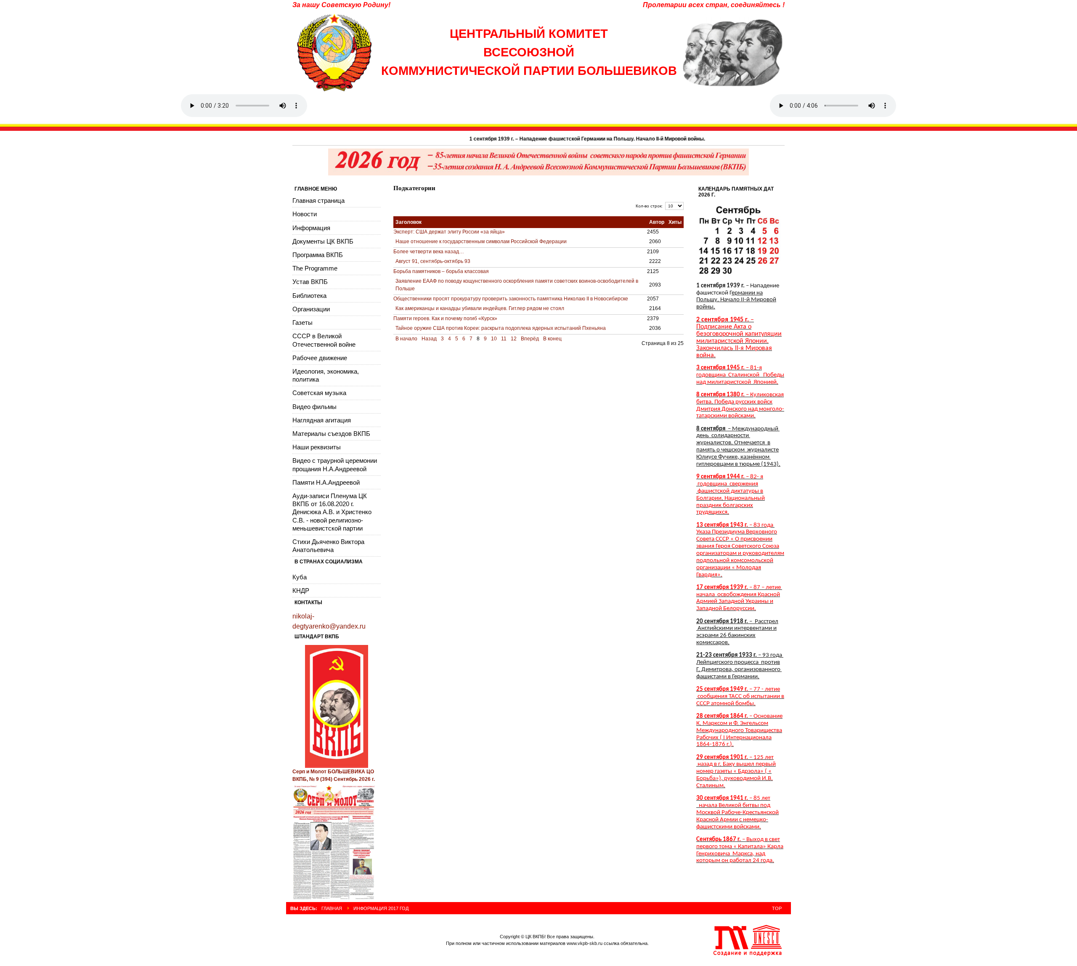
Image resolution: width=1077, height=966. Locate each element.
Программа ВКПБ (317, 254)
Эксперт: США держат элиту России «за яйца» (449, 232)
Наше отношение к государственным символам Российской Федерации (481, 241)
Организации (311, 309)
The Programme (314, 268)
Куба (299, 577)
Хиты (675, 222)
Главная (331, 908)
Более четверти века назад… (428, 252)
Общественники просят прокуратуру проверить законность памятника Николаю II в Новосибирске (510, 299)
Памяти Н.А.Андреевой (326, 482)
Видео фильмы (314, 406)
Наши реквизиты (316, 447)
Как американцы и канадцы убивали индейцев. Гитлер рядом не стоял (479, 308)
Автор (656, 222)
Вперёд (530, 339)
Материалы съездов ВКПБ (331, 433)
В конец (552, 339)
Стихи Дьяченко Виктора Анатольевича (328, 545)
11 (504, 339)
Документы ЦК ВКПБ (322, 241)
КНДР (300, 590)
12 (514, 339)
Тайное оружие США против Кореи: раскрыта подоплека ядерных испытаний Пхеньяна (500, 328)
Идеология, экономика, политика (325, 375)
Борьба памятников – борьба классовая (441, 271)
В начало (406, 339)
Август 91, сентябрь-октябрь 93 (432, 261)
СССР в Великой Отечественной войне (323, 340)
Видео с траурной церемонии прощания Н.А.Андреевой (334, 464)
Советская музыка (319, 392)
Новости (304, 214)
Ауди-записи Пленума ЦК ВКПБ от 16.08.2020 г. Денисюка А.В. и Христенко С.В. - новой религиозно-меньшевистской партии (331, 512)
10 (494, 339)
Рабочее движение (319, 357)
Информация (311, 227)
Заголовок (408, 222)
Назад (429, 339)
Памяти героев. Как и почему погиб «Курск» (445, 318)
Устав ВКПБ (310, 281)
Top (777, 908)
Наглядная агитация (321, 420)
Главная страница (318, 200)
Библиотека (309, 295)
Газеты (302, 322)
